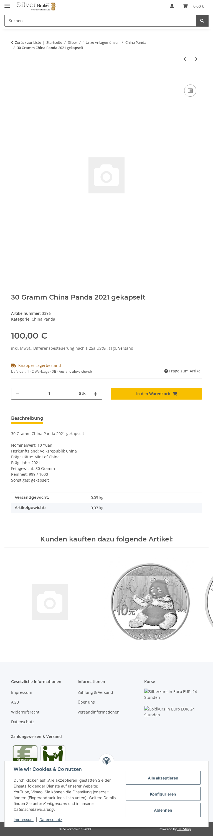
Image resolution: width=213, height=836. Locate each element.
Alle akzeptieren (163, 778)
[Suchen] (202, 21)
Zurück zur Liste (28, 42)
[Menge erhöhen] (96, 393)
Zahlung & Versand (95, 692)
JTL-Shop (184, 829)
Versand (125, 348)
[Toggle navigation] (7, 3)
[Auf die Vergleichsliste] (190, 91)
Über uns (86, 702)
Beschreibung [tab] (27, 418)
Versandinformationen (99, 712)
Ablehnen (163, 810)
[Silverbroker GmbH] (36, 6)
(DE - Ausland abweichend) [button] (71, 371)
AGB (15, 702)
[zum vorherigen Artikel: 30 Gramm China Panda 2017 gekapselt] (185, 59)
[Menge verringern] (17, 393)
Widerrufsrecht (25, 712)
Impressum (24, 819)
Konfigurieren (163, 794)
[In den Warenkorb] (15, 77)
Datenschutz (50, 819)
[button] (172, 6)
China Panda (43, 319)
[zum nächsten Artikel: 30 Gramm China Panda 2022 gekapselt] (196, 59)
